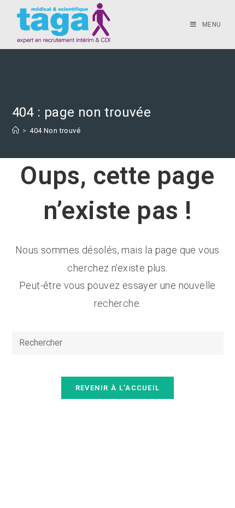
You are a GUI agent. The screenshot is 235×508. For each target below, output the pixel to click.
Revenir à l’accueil (117, 388)
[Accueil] (15, 130)
